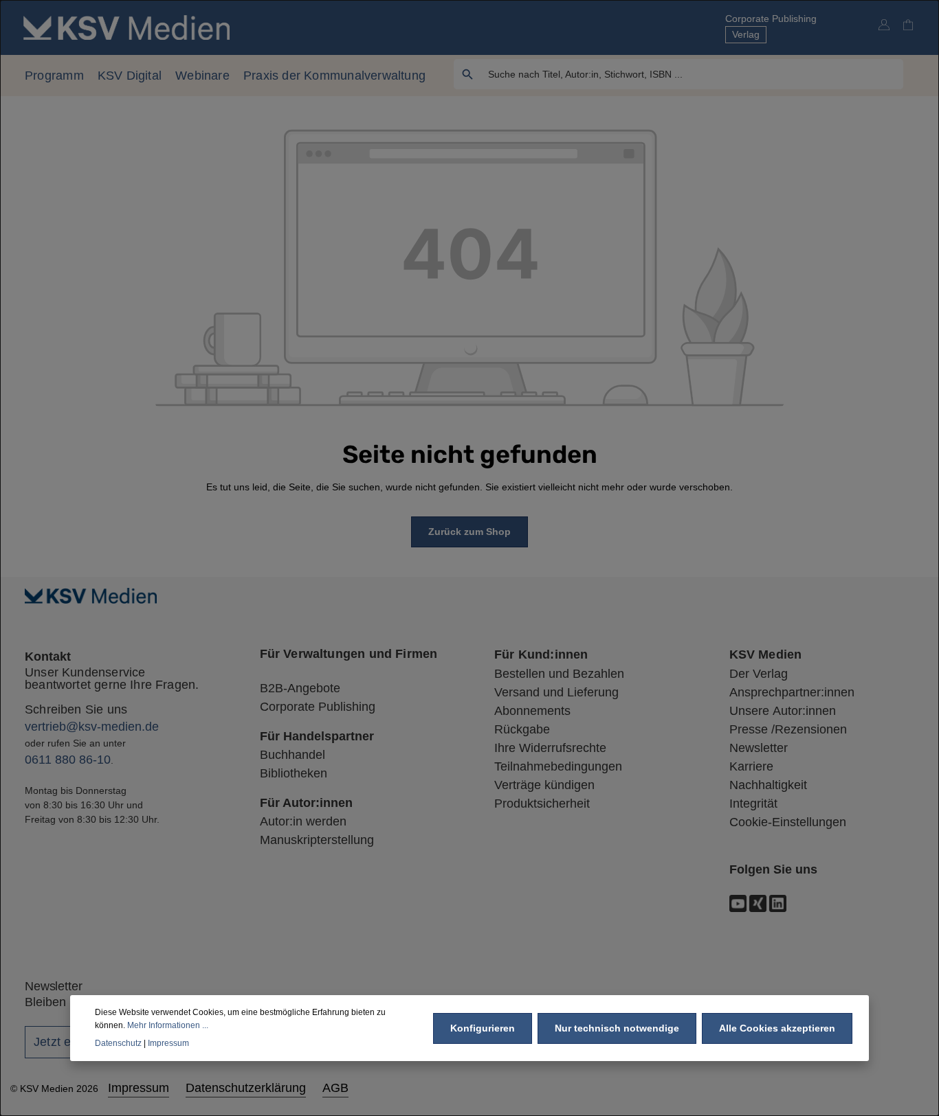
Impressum (138, 1088)
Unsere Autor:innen (782, 711)
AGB (335, 1088)
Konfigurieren (482, 1027)
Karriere (751, 766)
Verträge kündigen (544, 785)
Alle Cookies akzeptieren (777, 1027)
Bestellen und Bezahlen (559, 674)
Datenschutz (118, 1042)
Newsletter (758, 748)
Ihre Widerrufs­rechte (550, 748)
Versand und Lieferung (556, 692)
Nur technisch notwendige (617, 1027)
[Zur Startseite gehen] (126, 27)
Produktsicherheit (542, 803)
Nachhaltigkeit (768, 785)
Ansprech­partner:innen (791, 692)
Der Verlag (758, 674)
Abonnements (532, 711)
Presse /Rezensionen (788, 729)
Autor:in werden (303, 821)
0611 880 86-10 (68, 759)
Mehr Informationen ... (167, 1024)
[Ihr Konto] (883, 24)
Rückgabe (522, 729)
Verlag (746, 34)
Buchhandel (292, 755)
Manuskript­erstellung (317, 840)
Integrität (753, 803)
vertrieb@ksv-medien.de (92, 726)
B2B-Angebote (300, 688)
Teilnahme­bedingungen (558, 766)
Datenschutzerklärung (246, 1088)
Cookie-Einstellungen (787, 822)
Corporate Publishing (771, 18)
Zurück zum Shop (469, 531)
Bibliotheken (293, 773)
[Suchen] (468, 74)
